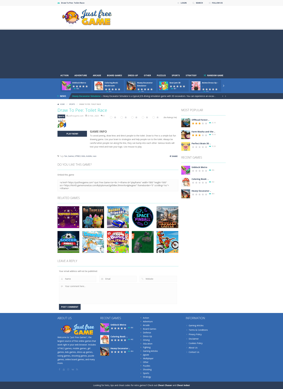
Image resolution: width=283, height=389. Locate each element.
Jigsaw (146, 354)
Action (64, 75)
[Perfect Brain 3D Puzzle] (185, 146)
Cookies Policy (196, 343)
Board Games (114, 75)
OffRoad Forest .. (200, 119)
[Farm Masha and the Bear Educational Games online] (185, 134)
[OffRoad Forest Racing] (185, 122)
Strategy (191, 75)
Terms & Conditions (198, 329)
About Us (193, 347)
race (94, 156)
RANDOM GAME (215, 75)
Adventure (80, 75)
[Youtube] (64, 369)
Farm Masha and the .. (203, 131)
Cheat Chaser (165, 385)
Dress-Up (133, 75)
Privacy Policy (195, 334)
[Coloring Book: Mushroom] (185, 181)
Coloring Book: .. (200, 179)
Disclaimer (194, 338)
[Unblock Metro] (185, 170)
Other (147, 75)
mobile (89, 156)
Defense (147, 332)
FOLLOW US (217, 3)
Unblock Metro (79, 82)
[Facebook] (59, 369)
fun (66, 156)
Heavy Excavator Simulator (86, 96)
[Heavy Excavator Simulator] (185, 193)
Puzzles (161, 75)
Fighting (146, 347)
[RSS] (77, 369)
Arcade (97, 75)
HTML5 (78, 156)
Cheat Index (183, 385)
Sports (176, 75)
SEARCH (199, 3)
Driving (146, 340)
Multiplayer (148, 358)
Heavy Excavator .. (201, 190)
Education (147, 343)
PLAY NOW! (72, 133)
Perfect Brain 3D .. (201, 143)
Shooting (147, 369)
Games (71, 156)
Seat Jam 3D (175, 82)
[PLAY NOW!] (66, 85)
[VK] (73, 369)
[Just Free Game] (86, 16)
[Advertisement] (141, 50)
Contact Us (194, 352)
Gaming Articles (150, 351)
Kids (83, 156)
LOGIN (184, 3)
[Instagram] (68, 369)
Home (62, 104)
